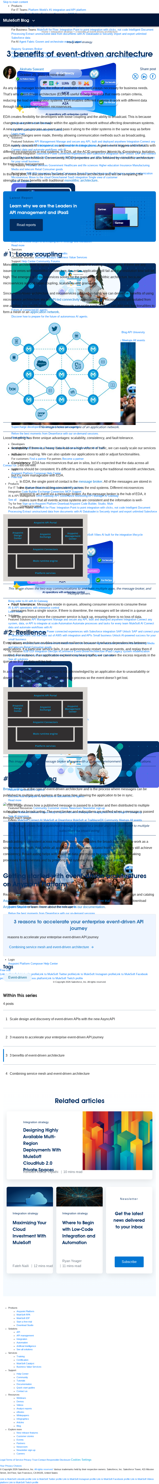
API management (25, 1335)
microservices (48, 145)
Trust (34, 1460)
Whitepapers (23, 1415)
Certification (22, 1360)
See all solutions (25, 1349)
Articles (20, 1422)
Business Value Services (29, 1367)
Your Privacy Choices (11, 1466)
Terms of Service (14, 1460)
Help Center (23, 1374)
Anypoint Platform (25, 1311)
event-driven (17, 977)
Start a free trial (24, 1321)
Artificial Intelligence (26, 1346)
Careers (21, 1453)
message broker (90, 481)
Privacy (27, 1460)
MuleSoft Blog (16, 20)
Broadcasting (13, 789)
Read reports (26, 225)
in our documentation (89, 907)
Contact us (22, 1391)
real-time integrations (80, 145)
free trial (104, 900)
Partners (21, 1443)
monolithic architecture (81, 180)
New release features (27, 1432)
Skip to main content (15, 2)
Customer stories (25, 1436)
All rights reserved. (43, 1469)
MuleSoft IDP (23, 1318)
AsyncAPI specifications (21, 900)
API (18, 1332)
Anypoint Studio (14, 907)
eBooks (20, 1412)
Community (22, 1377)
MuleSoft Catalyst (25, 1363)
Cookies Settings (81, 1459)
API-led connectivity (65, 299)
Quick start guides (26, 1387)
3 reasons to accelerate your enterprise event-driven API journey (57, 1037)
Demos (20, 1401)
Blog (19, 1426)
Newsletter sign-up (26, 1450)
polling (118, 860)
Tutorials (21, 1380)
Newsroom (22, 1447)
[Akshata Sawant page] (9, 72)
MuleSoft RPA (23, 1314)
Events (20, 1440)
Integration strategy (79, 42)
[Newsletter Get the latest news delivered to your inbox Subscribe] (129, 1272)
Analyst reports (24, 1408)
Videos (20, 1405)
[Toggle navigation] (33, 20)
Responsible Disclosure (58, 1460)
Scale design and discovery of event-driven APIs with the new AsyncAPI (62, 1019)
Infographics (23, 1419)
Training (21, 1356)
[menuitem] (57, 9)
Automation (22, 1342)
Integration (22, 1339)
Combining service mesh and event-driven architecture (50, 1073)
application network (44, 312)
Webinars (21, 1398)
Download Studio (25, 1325)
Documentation (24, 1384)
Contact (42, 1460)
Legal (2, 1460)
